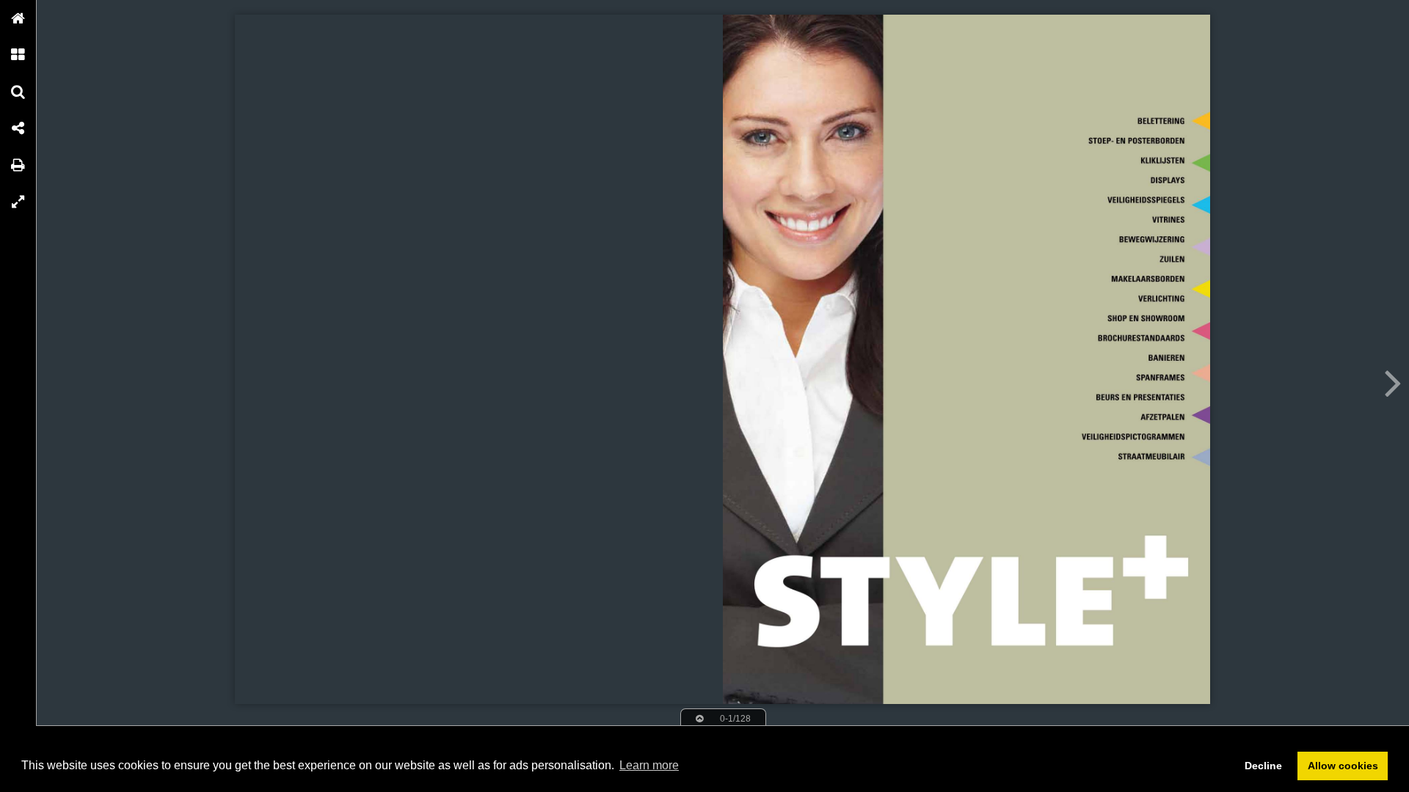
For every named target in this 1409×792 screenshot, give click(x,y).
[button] (18, 18)
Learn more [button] (649, 765)
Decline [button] (1263, 765)
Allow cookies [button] (1343, 765)
